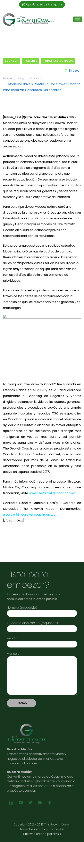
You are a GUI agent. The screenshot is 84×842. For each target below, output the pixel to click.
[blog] (40, 803)
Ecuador (11, 60)
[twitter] (30, 803)
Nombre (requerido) (22, 607)
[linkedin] (11, 803)
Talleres (30, 60)
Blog (20, 78)
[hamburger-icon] (77, 19)
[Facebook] (49, 803)
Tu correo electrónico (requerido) (32, 623)
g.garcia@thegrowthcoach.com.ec (29, 514)
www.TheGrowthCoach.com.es (52, 493)
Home (7, 78)
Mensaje (13, 653)
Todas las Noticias (58, 60)
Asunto (12, 638)
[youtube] (20, 803)
